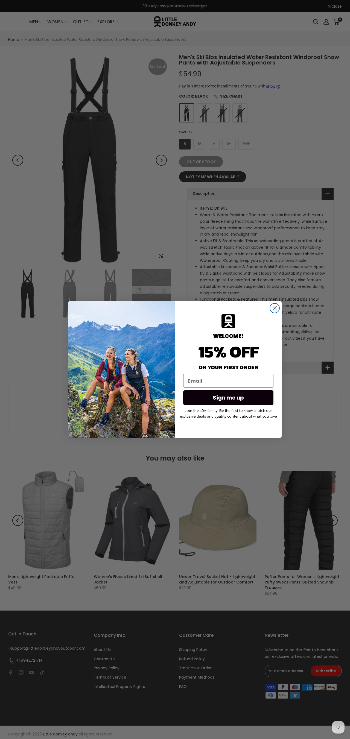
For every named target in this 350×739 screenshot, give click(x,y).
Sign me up (228, 397)
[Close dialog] (274, 308)
